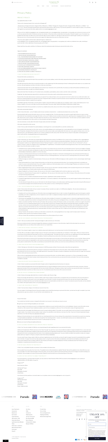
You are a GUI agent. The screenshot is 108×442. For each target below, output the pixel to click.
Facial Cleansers (15, 416)
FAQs (27, 411)
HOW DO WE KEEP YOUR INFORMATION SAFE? (28, 63)
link (51, 292)
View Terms (95, 435)
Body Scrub (14, 412)
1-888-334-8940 (21, 360)
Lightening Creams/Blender (18, 422)
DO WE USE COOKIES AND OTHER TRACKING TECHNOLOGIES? (32, 58)
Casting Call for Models (31, 422)
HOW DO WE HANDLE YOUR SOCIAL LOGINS (66, 104)
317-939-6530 (29, 360)
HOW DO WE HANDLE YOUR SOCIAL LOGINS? (29, 60)
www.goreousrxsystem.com (45, 32)
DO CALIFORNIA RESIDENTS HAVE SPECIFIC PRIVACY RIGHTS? (32, 68)
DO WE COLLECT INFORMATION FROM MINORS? (29, 65)
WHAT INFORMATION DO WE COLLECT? (27, 53)
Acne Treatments (15, 409)
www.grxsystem (64, 32)
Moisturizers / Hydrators (17, 425)
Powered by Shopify (15, 438)
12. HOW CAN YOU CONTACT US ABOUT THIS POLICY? (29, 71)
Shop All (13, 431)
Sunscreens (14, 429)
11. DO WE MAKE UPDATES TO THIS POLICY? (27, 69)
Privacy (99, 435)
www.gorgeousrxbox (55, 32)
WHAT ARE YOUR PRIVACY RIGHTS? (26, 66)
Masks (13, 423)
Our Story (28, 409)
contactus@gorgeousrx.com (50, 29)
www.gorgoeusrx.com (33, 32)
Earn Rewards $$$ (30, 418)
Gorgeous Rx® (17, 436)
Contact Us (28, 412)
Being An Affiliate (29, 423)
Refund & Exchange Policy (45, 416)
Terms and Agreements (45, 412)
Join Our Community (30, 416)
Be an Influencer (29, 420)
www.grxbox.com (73, 32)
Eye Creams (14, 414)
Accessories (14, 411)
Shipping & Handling (44, 414)
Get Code (97, 438)
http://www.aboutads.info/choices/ (37, 313)
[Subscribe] (95, 409)
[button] (89, 2)
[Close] (106, 412)
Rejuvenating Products (16, 427)
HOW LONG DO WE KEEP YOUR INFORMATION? (29, 61)
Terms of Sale (43, 411)
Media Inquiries (29, 414)
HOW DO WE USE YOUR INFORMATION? (27, 55)
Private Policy (43, 409)
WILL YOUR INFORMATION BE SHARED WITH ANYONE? (31, 56)
